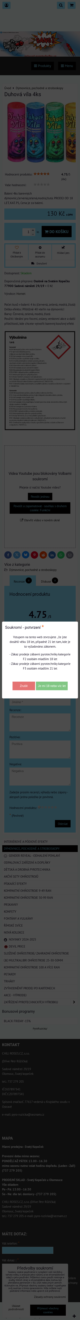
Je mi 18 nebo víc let (52, 686)
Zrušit (23, 686)
